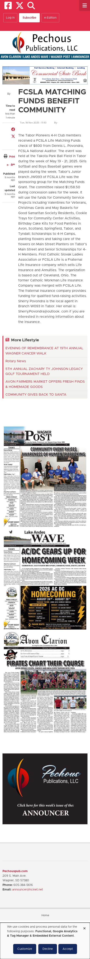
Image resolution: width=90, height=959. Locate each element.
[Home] (45, 45)
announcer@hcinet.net (27, 889)
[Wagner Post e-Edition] (45, 476)
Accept (68, 949)
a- (8, 165)
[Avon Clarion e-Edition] (45, 682)
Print (12, 156)
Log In (10, 17)
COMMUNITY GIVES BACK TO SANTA (35, 394)
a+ (13, 164)
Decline (47, 949)
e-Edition (50, 17)
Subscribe (29, 17)
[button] (31, 5)
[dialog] (45, 941)
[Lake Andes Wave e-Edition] (45, 579)
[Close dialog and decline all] (84, 927)
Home (45, 915)
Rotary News (15, 361)
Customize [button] (24, 949)
